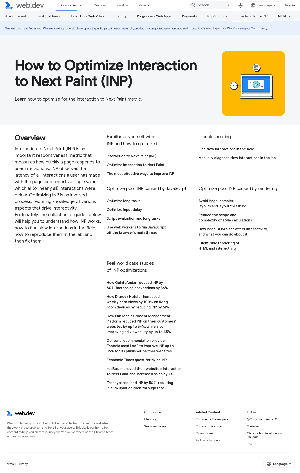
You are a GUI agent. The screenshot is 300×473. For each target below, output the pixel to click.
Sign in (289, 5)
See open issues (155, 426)
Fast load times (49, 16)
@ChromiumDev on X (262, 419)
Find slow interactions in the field (226, 149)
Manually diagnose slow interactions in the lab (237, 158)
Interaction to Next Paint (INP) (132, 156)
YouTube (252, 426)
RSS (249, 444)
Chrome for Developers (211, 419)
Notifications (217, 16)
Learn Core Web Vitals (87, 16)
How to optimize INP (252, 16)
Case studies (204, 433)
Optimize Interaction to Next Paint (135, 165)
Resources (69, 5)
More (142, 5)
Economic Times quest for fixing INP (137, 360)
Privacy (23, 464)
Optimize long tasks (123, 201)
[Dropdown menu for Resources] (83, 5)
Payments (189, 16)
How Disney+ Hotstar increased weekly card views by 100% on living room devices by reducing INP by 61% (138, 302)
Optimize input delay (124, 210)
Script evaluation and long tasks (133, 218)
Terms (9, 464)
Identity (121, 16)
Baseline (122, 5)
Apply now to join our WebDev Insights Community (232, 28)
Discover (100, 5)
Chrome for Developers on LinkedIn (265, 435)
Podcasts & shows (207, 440)
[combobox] (211, 5)
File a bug (150, 419)
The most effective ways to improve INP (140, 174)
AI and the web (16, 16)
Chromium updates (208, 426)
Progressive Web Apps (154, 16)
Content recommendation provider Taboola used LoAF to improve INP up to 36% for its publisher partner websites (140, 346)
